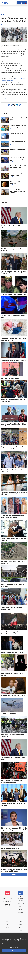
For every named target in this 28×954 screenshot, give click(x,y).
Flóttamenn (10, 99)
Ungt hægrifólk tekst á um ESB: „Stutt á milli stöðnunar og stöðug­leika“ (18, 159)
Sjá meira (14, 874)
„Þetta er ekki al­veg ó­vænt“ (16, 133)
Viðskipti (7, 921)
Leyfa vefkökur (14, 950)
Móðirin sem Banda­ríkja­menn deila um (13, 695)
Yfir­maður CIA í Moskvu (8, 714)
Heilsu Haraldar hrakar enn (10, 378)
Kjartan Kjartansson (5, 24)
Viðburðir (20, 924)
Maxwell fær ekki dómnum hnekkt (12, 652)
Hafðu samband (21, 901)
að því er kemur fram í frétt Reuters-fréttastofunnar (13, 79)
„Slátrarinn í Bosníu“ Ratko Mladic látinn (14, 294)
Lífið (7, 924)
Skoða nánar (4, 943)
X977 (21, 930)
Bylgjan (20, 927)
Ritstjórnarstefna (21, 903)
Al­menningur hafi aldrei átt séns (18, 149)
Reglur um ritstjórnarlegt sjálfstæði (7, 899)
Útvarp (7, 929)
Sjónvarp (7, 927)
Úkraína (3, 99)
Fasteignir (20, 921)
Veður (21, 926)
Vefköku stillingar (14, 947)
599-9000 (8, 905)
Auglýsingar (21, 900)
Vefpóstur (20, 909)
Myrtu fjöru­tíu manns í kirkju (10, 848)
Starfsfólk (20, 906)
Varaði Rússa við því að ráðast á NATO (13, 360)
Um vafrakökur (20, 911)
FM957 (20, 929)
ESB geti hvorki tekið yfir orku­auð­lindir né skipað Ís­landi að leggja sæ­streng (18, 191)
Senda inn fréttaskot (20, 912)
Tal (20, 932)
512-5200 (21, 898)
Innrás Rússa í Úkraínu (19, 99)
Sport (7, 923)
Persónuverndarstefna (7, 901)
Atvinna (20, 923)
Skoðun (7, 926)
